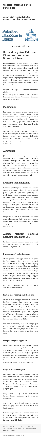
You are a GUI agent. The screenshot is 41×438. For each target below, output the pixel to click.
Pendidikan (24, 427)
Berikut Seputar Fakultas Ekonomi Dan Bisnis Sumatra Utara (19, 55)
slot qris (25, 131)
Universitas (31, 427)
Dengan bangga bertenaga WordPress (13, 435)
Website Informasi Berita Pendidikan (17, 6)
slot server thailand (30, 75)
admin (16, 427)
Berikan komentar (10, 430)
